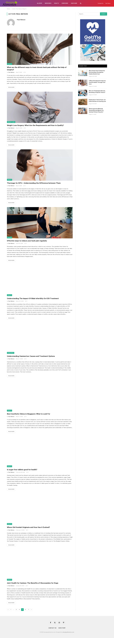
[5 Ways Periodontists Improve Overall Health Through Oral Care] (82, 83)
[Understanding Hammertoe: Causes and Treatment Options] (40, 338)
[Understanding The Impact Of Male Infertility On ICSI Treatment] (40, 280)
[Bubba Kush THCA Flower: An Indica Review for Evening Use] (82, 102)
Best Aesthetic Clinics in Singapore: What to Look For (28, 414)
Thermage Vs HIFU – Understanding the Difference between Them (34, 183)
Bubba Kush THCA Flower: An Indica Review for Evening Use (97, 100)
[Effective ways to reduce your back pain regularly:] (40, 222)
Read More (11, 87)
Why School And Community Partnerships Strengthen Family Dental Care (97, 72)
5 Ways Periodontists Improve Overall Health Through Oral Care (97, 82)
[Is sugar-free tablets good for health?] (40, 451)
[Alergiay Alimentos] (10, 3)
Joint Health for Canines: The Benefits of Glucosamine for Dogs (32, 583)
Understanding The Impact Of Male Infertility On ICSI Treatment (33, 298)
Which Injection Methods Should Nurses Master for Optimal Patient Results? (96, 110)
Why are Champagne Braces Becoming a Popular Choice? (97, 91)
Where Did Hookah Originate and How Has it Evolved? (28, 527)
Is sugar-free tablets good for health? (22, 470)
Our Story (107, 3)
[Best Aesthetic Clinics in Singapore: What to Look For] (40, 395)
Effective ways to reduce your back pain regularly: (27, 241)
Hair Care (74, 3)
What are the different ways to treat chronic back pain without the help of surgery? (37, 68)
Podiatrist (11, 352)
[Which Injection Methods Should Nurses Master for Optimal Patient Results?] (82, 111)
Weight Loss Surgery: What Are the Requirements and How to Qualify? (35, 125)
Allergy (39, 3)
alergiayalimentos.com (68, 632)
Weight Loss (11, 122)
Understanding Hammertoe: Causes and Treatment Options (31, 356)
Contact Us (100, 3)
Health (56, 3)
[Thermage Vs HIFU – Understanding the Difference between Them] (40, 165)
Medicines (48, 3)
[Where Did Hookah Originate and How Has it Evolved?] (40, 509)
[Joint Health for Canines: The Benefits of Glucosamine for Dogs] (40, 565)
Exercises (65, 3)
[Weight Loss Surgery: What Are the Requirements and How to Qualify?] (40, 107)
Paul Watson (21, 20)
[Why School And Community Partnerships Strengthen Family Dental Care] (82, 73)
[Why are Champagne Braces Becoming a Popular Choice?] (82, 93)
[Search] (81, 3)
